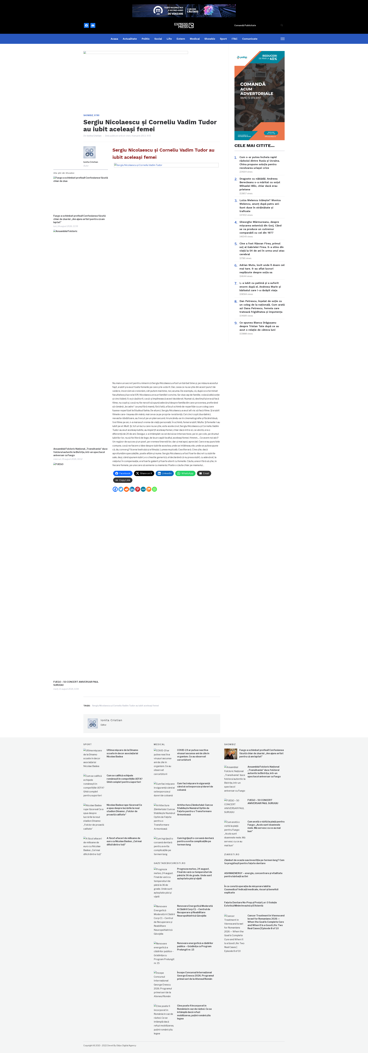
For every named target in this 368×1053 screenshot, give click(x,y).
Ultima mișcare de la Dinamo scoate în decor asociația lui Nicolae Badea (122, 753)
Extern (181, 38)
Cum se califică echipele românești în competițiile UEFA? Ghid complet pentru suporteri (124, 778)
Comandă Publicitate (245, 25)
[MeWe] (143, 489)
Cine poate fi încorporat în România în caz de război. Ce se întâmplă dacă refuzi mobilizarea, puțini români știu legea (194, 1012)
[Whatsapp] (154, 489)
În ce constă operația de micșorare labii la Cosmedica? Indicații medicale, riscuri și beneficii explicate (251, 889)
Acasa (114, 38)
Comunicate (249, 38)
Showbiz (209, 38)
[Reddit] (126, 489)
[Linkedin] (132, 489)
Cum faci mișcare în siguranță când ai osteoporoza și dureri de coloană (195, 786)
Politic (146, 38)
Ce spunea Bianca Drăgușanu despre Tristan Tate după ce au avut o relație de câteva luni (259, 326)
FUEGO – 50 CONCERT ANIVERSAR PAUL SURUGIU (76, 683)
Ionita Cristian (94, 135)
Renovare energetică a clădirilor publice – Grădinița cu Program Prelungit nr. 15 (195, 946)
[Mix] (148, 489)
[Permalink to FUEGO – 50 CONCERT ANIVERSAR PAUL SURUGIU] (80, 570)
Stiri (96, 115)
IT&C (234, 38)
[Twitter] (120, 489)
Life (169, 38)
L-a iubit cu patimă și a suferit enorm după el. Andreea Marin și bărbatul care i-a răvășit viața (260, 286)
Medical (195, 38)
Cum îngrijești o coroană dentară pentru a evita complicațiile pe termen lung (195, 841)
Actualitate (130, 38)
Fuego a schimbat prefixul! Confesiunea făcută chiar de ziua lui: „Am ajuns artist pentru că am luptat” (79, 219)
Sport (223, 38)
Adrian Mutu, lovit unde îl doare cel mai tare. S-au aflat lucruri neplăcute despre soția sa (261, 268)
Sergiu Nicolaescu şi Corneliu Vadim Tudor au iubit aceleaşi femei (125, 705)
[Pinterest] (137, 489)
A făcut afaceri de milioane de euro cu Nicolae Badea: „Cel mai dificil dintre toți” (124, 841)
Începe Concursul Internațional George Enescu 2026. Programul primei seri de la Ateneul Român (195, 975)
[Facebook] (115, 489)
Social (158, 38)
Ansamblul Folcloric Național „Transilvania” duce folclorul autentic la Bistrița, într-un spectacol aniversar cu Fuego (80, 452)
